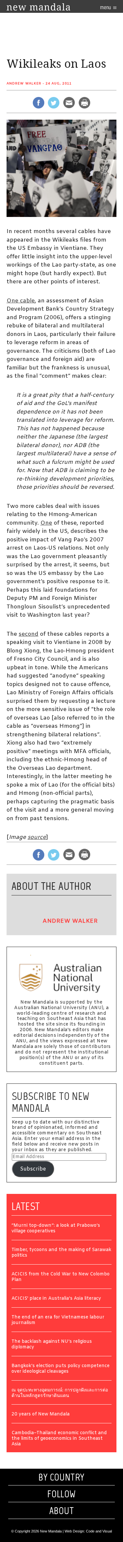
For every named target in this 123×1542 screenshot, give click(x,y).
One (46, 523)
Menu (106, 7)
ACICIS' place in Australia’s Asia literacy (56, 1299)
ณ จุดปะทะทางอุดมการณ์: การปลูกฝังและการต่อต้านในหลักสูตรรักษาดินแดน (59, 1393)
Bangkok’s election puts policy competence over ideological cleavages (60, 1369)
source (37, 837)
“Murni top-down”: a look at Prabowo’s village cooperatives (55, 1228)
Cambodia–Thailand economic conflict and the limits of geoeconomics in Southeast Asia (59, 1439)
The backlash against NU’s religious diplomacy (51, 1344)
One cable (21, 301)
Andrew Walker (24, 84)
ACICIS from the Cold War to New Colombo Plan (60, 1277)
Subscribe (33, 1169)
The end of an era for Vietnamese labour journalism (57, 1320)
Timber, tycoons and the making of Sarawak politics (61, 1253)
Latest (25, 1206)
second (28, 634)
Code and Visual (99, 1531)
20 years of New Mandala (40, 1414)
